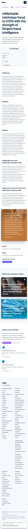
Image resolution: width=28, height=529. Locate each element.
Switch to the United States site (10, 525)
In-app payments (19, 405)
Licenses (4, 490)
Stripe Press (18, 481)
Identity (4, 413)
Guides (4, 473)
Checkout (4, 400)
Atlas (3, 392)
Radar (3, 428)
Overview (17, 7)
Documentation (18, 457)
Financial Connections (7, 411)
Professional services (20, 433)
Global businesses (19, 404)
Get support (5, 501)
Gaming (17, 421)
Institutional (18, 473)
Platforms (17, 411)
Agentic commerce (19, 394)
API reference (5, 371)
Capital (3, 398)
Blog (3, 477)
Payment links (5, 422)
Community (5, 479)
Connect (4, 404)
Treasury (4, 438)
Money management (20, 409)
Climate (4, 402)
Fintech (17, 419)
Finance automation (19, 402)
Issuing (3, 417)
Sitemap (4, 492)
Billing (3, 396)
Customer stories (6, 475)
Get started (6, 342)
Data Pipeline (5, 407)
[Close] (25, 522)
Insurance (17, 426)
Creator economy (19, 417)
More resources (6, 495)
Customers (5, 7)
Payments (4, 424)
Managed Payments (7, 421)
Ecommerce (18, 398)
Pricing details (6, 356)
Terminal (4, 436)
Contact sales (6, 261)
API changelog (18, 462)
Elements (4, 409)
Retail (16, 437)
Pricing (3, 390)
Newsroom (17, 479)
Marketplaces (18, 407)
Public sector (18, 435)
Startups (17, 392)
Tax (3, 434)
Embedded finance (19, 400)
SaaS (16, 413)
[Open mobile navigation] (25, 2)
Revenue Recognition (7, 430)
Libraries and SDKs (19, 464)
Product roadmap (19, 475)
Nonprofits (17, 431)
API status (17, 460)
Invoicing (4, 415)
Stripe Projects (18, 466)
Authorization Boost (7, 394)
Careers (17, 477)
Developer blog (18, 468)
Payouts (4, 426)
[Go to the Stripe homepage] (3, 383)
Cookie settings (6, 494)
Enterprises (18, 390)
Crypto (3, 405)
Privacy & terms (6, 484)
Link (3, 419)
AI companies (18, 415)
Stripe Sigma (5, 432)
